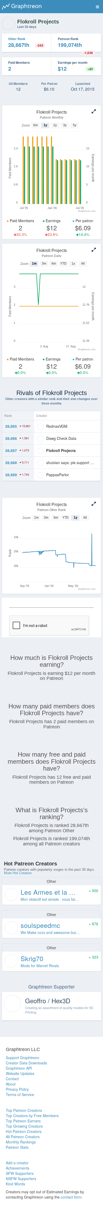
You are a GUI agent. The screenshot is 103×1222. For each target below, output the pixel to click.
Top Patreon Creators (24, 1110)
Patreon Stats (17, 1147)
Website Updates (20, 1073)
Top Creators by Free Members (32, 1115)
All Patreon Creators (23, 1136)
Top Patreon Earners (23, 1120)
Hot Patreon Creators (23, 1131)
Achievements (17, 1168)
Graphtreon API (19, 1068)
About (11, 1084)
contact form (71, 1197)
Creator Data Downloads (26, 1062)
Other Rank (16, 38)
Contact (12, 1078)
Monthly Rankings (21, 1142)
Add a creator (17, 1162)
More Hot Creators (18, 873)
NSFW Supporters (21, 1178)
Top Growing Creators (24, 1126)
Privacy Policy (17, 1089)
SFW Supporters (20, 1173)
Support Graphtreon (22, 1057)
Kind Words (15, 1183)
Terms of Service (20, 1094)
